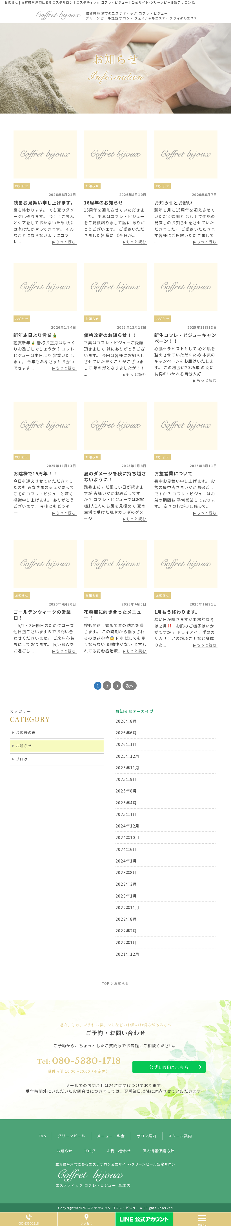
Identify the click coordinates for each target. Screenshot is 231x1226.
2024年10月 (127, 837)
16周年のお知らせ (103, 202)
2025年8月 (126, 791)
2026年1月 (126, 744)
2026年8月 (126, 721)
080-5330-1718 (79, 1065)
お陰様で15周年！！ (35, 473)
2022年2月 (126, 930)
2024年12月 (127, 826)
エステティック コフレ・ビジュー (113, 1207)
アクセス (86, 1223)
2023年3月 (126, 884)
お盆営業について (173, 473)
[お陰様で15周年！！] (45, 426)
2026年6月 (126, 732)
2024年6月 (126, 849)
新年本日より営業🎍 (36, 335)
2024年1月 (126, 861)
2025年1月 (126, 814)
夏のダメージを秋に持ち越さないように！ (115, 476)
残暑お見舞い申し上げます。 (44, 202)
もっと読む (66, 242)
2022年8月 (126, 919)
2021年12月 (127, 954)
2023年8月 (126, 872)
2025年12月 (127, 756)
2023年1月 (126, 896)
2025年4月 (126, 802)
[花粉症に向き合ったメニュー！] (115, 564)
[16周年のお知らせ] (115, 154)
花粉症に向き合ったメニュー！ (112, 614)
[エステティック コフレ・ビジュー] (58, 14)
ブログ (22, 759)
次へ (130, 686)
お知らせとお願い (173, 202)
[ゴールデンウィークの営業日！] (45, 564)
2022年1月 (126, 942)
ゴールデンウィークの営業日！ (42, 614)
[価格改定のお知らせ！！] (115, 287)
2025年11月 (127, 767)
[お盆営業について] (186, 426)
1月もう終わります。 (177, 611)
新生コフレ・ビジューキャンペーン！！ (185, 338)
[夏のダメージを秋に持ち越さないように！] (115, 426)
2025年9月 (126, 779)
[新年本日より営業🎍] (45, 287)
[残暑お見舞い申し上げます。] (45, 154)
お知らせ (22, 186)
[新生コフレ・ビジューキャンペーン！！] (186, 287)
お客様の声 (26, 732)
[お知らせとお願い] (186, 154)
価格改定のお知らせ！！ (110, 335)
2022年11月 (127, 907)
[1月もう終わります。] (186, 564)
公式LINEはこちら (169, 1067)
